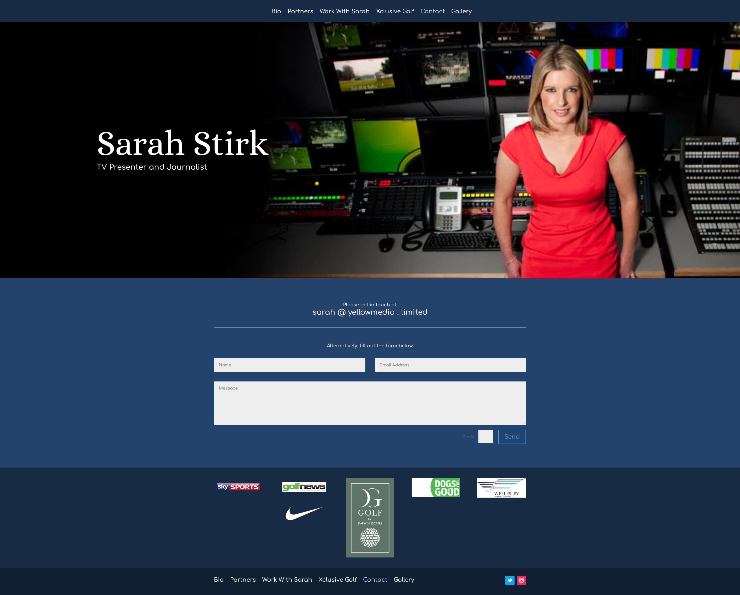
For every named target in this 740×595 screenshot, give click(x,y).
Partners (300, 12)
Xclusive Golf (395, 12)
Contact (433, 12)
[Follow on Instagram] (521, 580)
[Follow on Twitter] (510, 580)
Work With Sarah (345, 12)
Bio (276, 12)
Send (512, 436)
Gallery (461, 12)
